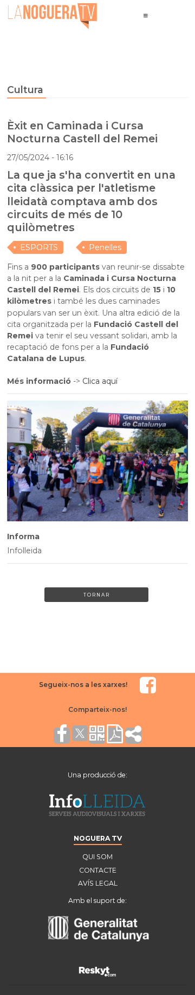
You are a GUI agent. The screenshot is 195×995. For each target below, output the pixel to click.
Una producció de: (97, 775)
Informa (23, 536)
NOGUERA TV (98, 838)
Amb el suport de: (97, 900)
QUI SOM (97, 857)
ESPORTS (39, 247)
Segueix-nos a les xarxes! (83, 684)
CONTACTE (97, 870)
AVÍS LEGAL (98, 883)
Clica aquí (100, 381)
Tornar (96, 595)
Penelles (105, 247)
